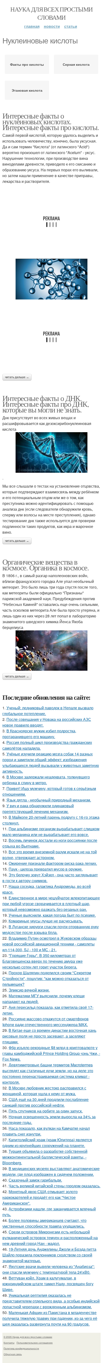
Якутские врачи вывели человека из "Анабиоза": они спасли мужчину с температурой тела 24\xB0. (48, 1269)
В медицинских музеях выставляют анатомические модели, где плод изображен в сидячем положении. (51, 1171)
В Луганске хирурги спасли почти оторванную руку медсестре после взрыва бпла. (50, 929)
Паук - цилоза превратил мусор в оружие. (46, 869)
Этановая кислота (27, 90)
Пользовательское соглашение (35, 1342)
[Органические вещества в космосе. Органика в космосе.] (51, 650)
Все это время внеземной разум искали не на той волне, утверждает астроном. (49, 854)
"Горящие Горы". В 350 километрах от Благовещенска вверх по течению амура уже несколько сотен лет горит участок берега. (42, 961)
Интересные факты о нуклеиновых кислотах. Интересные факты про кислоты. (50, 121)
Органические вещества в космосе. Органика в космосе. (45, 564)
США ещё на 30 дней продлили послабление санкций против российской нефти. (45, 1102)
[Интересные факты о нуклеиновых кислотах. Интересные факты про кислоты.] (51, 279)
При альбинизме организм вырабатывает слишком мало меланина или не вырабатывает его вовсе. (50, 831)
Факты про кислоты (27, 64)
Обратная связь (13, 1354)
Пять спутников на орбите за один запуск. (46, 1111)
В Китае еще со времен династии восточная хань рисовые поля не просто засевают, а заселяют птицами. (49, 1036)
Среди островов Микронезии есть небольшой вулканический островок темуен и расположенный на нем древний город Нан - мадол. (50, 1237)
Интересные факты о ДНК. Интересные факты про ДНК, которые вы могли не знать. (45, 404)
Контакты (9, 1342)
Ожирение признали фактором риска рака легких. (53, 863)
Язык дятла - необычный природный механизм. (48, 800)
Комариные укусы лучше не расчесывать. (46, 921)
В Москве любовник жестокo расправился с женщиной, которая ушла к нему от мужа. (44, 1090)
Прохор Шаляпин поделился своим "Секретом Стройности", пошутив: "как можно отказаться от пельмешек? (46, 978)
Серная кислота (76, 64)
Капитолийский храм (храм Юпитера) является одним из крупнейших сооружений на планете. (47, 1142)
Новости (52, 26)
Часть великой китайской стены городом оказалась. (54, 1186)
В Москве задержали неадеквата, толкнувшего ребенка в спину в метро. (46, 779)
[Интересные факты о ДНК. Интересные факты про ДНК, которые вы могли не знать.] (51, 452)
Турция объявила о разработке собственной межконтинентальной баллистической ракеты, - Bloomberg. (44, 1157)
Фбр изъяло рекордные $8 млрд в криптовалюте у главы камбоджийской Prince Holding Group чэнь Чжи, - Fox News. (51, 1053)
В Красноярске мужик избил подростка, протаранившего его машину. (39, 733)
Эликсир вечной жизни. (29, 990)
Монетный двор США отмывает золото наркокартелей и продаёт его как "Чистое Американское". (40, 1197)
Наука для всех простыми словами (51, 13)
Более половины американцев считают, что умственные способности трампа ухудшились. (44, 1223)
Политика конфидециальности (21, 1348)
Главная (32, 26)
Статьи (70, 26)
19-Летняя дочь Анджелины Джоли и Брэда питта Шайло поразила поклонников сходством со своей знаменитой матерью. (49, 1254)
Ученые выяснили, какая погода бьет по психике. (52, 915)
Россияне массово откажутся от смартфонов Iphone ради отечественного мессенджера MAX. (45, 1021)
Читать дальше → (17, 377)
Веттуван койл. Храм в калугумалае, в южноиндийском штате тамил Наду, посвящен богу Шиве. (47, 1283)
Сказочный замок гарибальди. (35, 1180)
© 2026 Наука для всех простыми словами (28, 1337)
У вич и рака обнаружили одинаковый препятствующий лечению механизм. (38, 808)
